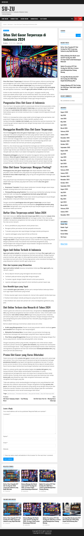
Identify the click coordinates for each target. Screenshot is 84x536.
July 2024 (63, 192)
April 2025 (64, 163)
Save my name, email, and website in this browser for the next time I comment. (29, 455)
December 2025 (65, 138)
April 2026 (64, 125)
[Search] (72, 18)
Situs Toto (64, 244)
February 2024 (65, 208)
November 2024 (65, 180)
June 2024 (63, 196)
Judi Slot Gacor (11, 393)
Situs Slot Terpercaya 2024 (47, 393)
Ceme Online (5, 19)
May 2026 (63, 122)
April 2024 (64, 202)
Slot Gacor (43, 19)
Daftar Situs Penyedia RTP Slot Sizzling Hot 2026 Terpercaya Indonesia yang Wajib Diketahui (11, 476)
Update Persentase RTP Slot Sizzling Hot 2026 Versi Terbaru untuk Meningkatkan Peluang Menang (47, 476)
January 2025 (64, 173)
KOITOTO (48, 533)
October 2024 (64, 183)
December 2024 (65, 176)
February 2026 (65, 131)
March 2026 (64, 128)
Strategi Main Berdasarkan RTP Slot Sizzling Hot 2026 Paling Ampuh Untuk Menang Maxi (70, 79)
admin (6, 43)
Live (80, 19)
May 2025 (63, 160)
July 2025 (63, 154)
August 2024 (64, 189)
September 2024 (65, 186)
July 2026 (63, 115)
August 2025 (64, 151)
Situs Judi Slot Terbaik (34, 393)
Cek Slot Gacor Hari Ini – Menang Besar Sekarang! (45, 399)
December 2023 (65, 215)
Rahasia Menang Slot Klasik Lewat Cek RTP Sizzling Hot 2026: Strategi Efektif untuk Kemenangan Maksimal (29, 476)
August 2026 (64, 112)
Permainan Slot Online (21, 393)
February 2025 (65, 170)
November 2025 (65, 141)
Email (5, 443)
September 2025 (65, 147)
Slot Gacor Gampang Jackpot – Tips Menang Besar (15, 399)
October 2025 (64, 144)
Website (5, 449)
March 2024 (64, 205)
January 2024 (64, 212)
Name (5, 436)
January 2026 (64, 135)
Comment (6, 414)
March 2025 (64, 167)
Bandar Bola (34, 19)
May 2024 (63, 199)
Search (63, 31)
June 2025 (63, 157)
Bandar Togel (14, 19)
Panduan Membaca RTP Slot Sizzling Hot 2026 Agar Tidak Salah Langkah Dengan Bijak (71, 87)
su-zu (8, 8)
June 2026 (63, 119)
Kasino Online (24, 19)
